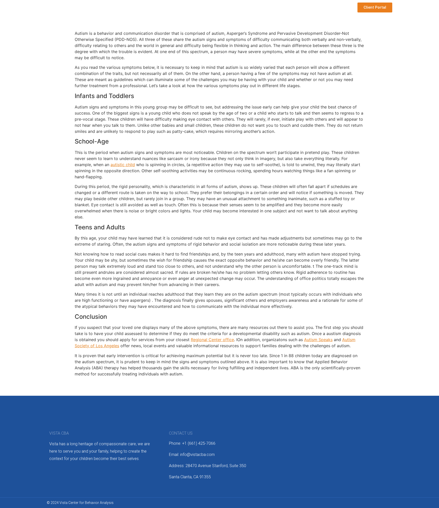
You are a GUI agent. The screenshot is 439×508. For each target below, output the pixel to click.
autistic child (123, 164)
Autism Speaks (318, 339)
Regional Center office (212, 339)
